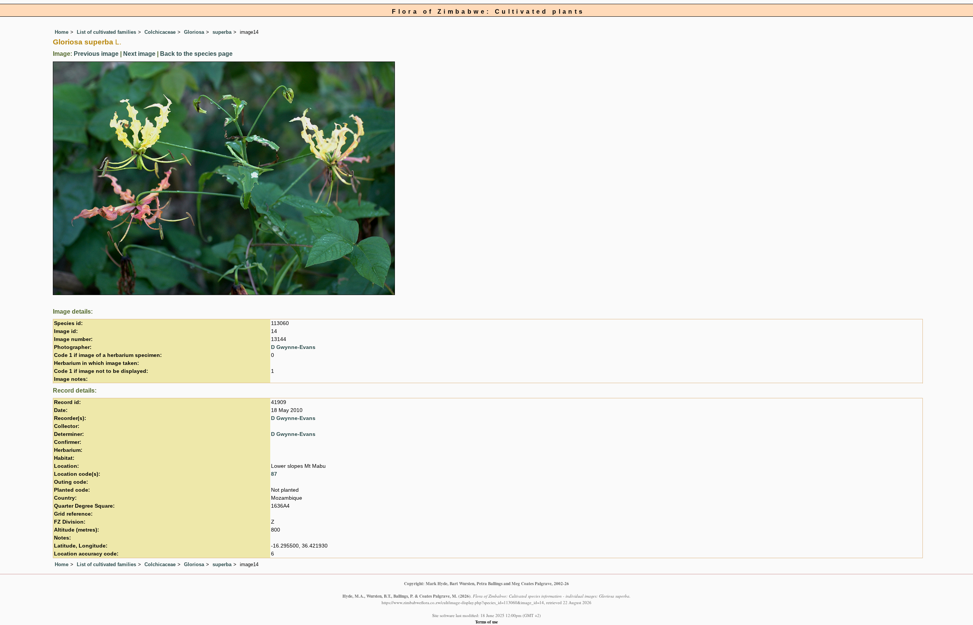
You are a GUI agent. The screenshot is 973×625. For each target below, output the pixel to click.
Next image (139, 54)
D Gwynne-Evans (293, 347)
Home (61, 32)
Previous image (96, 54)
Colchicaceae (160, 32)
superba (221, 32)
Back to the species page (196, 54)
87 (274, 474)
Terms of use (486, 622)
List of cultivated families (106, 32)
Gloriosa (194, 32)
